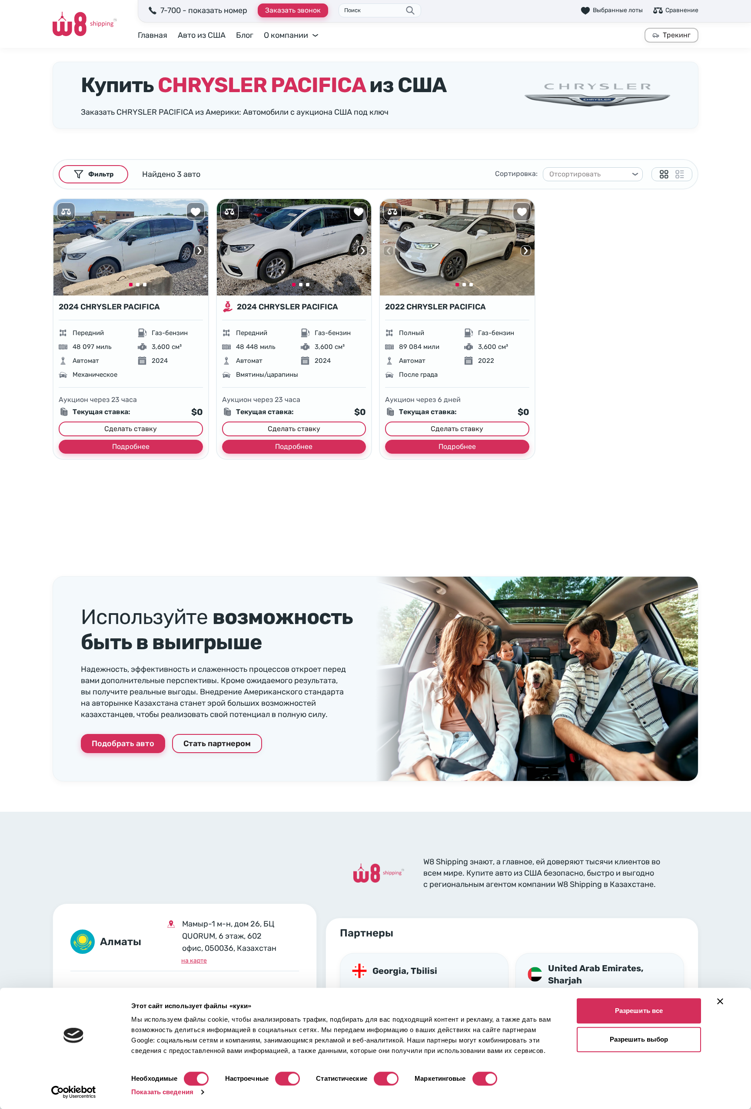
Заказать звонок (293, 10)
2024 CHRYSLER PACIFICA (109, 307)
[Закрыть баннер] (720, 1001)
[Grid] (664, 174)
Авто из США (202, 35)
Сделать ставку (130, 429)
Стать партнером (217, 743)
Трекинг (677, 35)
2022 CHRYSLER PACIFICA (435, 307)
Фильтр (100, 174)
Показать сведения (162, 1092)
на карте (194, 960)
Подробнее (131, 446)
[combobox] (588, 174)
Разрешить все (639, 1010)
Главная (152, 35)
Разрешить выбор (639, 1039)
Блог (244, 35)
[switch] (287, 1079)
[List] (680, 174)
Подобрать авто (123, 743)
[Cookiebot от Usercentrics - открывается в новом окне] (74, 1092)
